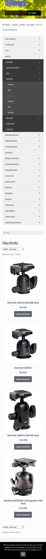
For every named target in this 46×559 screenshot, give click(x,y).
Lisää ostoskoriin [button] (23, 314)
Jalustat (22, 24)
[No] (43, 550)
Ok (23, 554)
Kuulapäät (30, 24)
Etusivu (8, 24)
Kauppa (15, 24)
